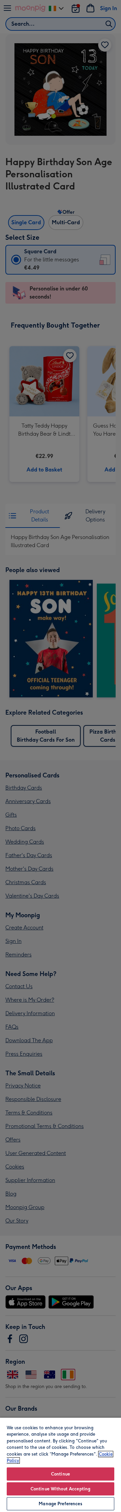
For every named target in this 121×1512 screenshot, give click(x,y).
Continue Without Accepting (60, 1488)
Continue (60, 1474)
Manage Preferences (60, 1503)
